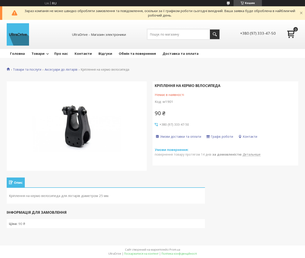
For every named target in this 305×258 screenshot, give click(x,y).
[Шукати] (214, 34)
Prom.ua (174, 250)
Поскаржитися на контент (141, 254)
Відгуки (105, 53)
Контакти (83, 53)
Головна (17, 53)
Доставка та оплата (180, 53)
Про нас (61, 53)
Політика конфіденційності (179, 254)
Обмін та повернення (137, 53)
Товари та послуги (27, 70)
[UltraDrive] (18, 34)
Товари (37, 53)
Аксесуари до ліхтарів (61, 70)
